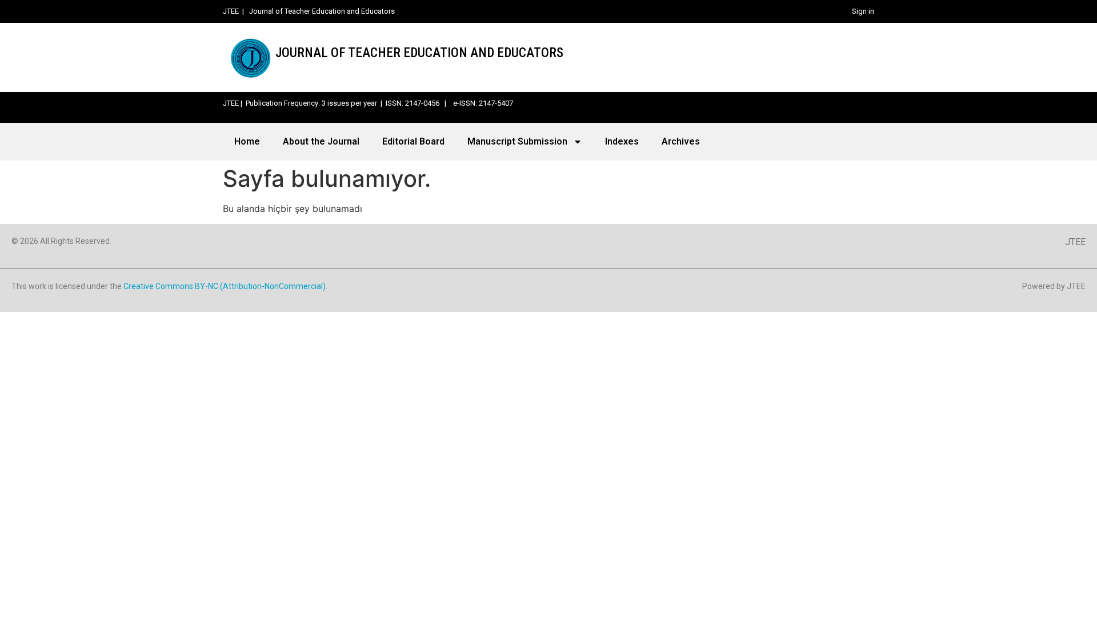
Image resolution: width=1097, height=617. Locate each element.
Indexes (622, 141)
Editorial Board (413, 141)
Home (247, 141)
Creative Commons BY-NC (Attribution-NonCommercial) (224, 286)
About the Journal (321, 141)
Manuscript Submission (517, 141)
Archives (681, 141)
